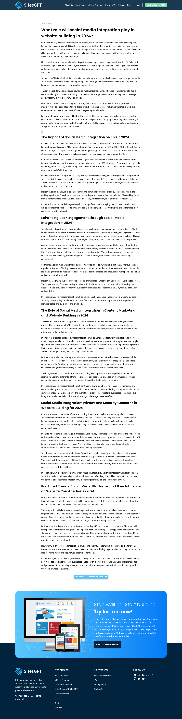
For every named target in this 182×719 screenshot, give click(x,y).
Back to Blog (48, 23)
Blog (129, 5)
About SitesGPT (61, 675)
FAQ (95, 680)
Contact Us (98, 689)
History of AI (110, 5)
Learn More (80, 5)
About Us (69, 5)
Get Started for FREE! (155, 5)
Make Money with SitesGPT (66, 689)
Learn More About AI (63, 684)
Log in (138, 5)
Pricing (121, 5)
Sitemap (58, 707)
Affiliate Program (95, 5)
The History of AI (62, 693)
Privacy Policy (100, 684)
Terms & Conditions (102, 675)
